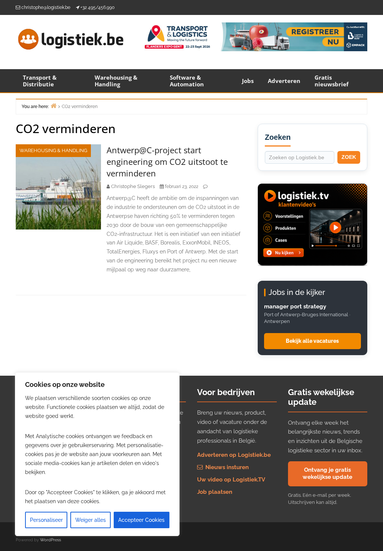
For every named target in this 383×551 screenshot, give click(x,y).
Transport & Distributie (39, 81)
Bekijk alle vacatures (312, 341)
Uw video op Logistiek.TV (231, 479)
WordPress (50, 540)
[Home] (53, 105)
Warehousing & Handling (116, 81)
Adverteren (284, 80)
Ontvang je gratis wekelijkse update (327, 474)
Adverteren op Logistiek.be (234, 455)
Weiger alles (90, 520)
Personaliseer (46, 520)
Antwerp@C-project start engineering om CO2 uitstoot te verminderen (167, 161)
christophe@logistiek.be (45, 7)
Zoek (348, 157)
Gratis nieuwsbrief (332, 81)
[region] (97, 454)
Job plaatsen (214, 492)
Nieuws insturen (226, 467)
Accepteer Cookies (141, 520)
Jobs (248, 80)
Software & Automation (187, 81)
